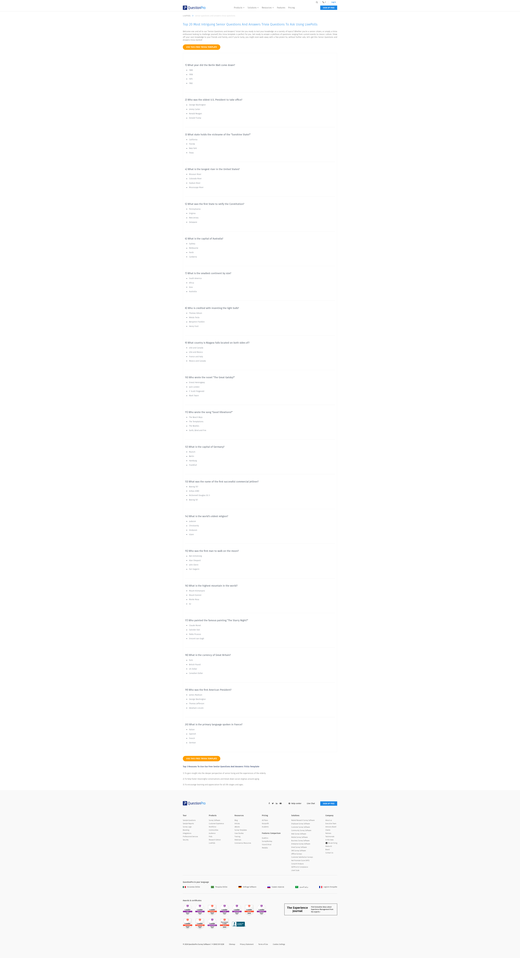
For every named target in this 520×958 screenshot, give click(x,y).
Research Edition (215, 840)
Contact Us (329, 853)
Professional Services (190, 837)
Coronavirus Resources (243, 843)
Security (185, 840)
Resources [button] (267, 7)
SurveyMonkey (267, 841)
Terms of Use (263, 944)
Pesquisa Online (221, 887)
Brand (327, 850)
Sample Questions (189, 820)
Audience (212, 833)
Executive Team (330, 824)
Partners (328, 833)
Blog (236, 820)
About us (328, 820)
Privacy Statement (246, 944)
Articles (237, 824)
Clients (327, 830)
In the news (329, 840)
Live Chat (311, 803)
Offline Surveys (296, 854)
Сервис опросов (278, 887)
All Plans (265, 820)
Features (281, 7)
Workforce (212, 827)
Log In (333, 2)
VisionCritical (266, 845)
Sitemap (232, 944)
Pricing (291, 7)
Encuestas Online (193, 887)
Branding (186, 830)
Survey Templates (241, 830)
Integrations (187, 833)
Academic (265, 827)
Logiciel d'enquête (330, 887)
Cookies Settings (279, 944)
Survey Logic (187, 827)
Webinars (238, 840)
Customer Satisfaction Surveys (302, 857)
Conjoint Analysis (297, 864)
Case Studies (239, 833)
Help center (296, 803)
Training (237, 837)
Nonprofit (265, 824)
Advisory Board (330, 827)
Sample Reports (188, 824)
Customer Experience (216, 824)
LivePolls (187, 16)
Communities (213, 830)
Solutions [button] (252, 7)
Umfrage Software (249, 887)
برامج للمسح (304, 887)
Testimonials (329, 837)
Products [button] (238, 7)
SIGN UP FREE (328, 8)
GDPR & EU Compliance (299, 867)
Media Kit (328, 846)
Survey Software (214, 820)
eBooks (237, 827)
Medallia (265, 848)
